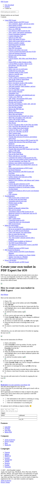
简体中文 (8, 456)
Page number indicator (15, 91)
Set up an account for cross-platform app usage (23, 229)
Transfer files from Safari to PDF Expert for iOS (23, 140)
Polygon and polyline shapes (17, 55)
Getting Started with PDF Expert (19, 22)
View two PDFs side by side (17, 84)
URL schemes (13, 194)
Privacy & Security (10, 260)
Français (7, 452)
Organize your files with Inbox (18, 121)
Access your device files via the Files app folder (23, 124)
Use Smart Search (14, 88)
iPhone (6, 294)
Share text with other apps (16, 145)
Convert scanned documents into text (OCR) (22, 51)
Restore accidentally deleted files (19, 208)
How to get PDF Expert (16, 227)
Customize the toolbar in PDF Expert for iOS (22, 157)
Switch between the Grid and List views (21, 116)
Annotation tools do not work (18, 201)
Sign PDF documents (15, 48)
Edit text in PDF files (15, 37)
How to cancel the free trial (17, 234)
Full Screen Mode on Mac (17, 175)
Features (7, 6)
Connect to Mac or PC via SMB (18, 130)
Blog (6, 443)
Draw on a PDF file (15, 29)
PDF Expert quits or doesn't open (19, 197)
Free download (9, 5)
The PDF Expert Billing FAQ (18, 243)
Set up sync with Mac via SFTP (18, 131)
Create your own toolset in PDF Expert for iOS (23, 159)
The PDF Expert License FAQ (18, 236)
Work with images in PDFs (17, 39)
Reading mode (13, 67)
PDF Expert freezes (15, 224)
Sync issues (12, 206)
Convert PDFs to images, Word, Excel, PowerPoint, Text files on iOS (20, 64)
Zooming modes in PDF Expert (18, 72)
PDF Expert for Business (12, 250)
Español (7, 458)
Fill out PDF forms (14, 46)
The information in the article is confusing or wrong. (23, 399)
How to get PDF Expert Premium (19, 231)
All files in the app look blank (18, 199)
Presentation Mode (14, 178)
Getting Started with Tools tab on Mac (20, 177)
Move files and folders (15, 114)
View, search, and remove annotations (20, 32)
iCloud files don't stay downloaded (19, 222)
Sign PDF (8, 430)
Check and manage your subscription (20, 232)
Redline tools (13, 57)
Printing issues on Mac (15, 203)
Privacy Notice (9, 441)
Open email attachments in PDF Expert (21, 168)
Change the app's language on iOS (19, 184)
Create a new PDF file (15, 97)
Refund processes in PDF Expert (19, 248)
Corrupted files (13, 204)
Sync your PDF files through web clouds (21, 126)
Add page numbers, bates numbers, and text (22, 86)
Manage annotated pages (16, 112)
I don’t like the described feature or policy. (20, 400)
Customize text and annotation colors (20, 27)
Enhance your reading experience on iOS (21, 163)
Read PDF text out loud (16, 81)
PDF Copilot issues (14, 218)
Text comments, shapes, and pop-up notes (21, 24)
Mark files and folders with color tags (20, 117)
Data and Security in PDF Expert (19, 262)
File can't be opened (15, 210)
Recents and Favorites (15, 102)
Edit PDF (7, 427)
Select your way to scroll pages (18, 69)
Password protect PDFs (16, 105)
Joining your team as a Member (18, 257)
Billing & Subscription (11, 225)
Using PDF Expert (10, 20)
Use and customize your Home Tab (19, 161)
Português (8, 467)
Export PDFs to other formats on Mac (20, 62)
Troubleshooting (10, 196)
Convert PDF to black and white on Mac (21, 185)
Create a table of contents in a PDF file (20, 77)
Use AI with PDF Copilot (16, 90)
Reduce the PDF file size (16, 109)
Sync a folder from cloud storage (19, 128)
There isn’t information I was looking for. (19, 402)
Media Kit (8, 445)
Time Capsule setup (15, 133)
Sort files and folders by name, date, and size (22, 104)
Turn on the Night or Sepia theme (19, 79)
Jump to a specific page (16, 74)
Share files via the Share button (18, 135)
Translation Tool (14, 93)
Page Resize (12, 123)
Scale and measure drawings (17, 53)
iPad (2, 294)
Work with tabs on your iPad (17, 156)
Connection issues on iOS (16, 220)
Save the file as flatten (15, 107)
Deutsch (7, 463)
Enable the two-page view (17, 71)
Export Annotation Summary (17, 34)
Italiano (7, 454)
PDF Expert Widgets (15, 152)
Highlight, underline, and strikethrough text (22, 95)
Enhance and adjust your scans (18, 50)
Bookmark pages (14, 76)
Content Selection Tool (16, 36)
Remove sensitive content (16, 43)
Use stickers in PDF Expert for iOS (19, 31)
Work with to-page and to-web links (20, 41)
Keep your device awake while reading (21, 83)
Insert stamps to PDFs (15, 25)
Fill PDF (7, 429)
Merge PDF (8, 432)
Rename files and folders (16, 100)
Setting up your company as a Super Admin (22, 255)
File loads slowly (14, 215)
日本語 (7, 461)
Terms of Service (10, 440)
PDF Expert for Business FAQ (18, 258)
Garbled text (12, 217)
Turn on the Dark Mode (16, 154)
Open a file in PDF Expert (17, 119)
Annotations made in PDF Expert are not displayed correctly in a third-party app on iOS (23, 212)
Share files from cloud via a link (18, 147)
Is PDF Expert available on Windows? (20, 241)
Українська (8, 459)
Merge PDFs (12, 111)
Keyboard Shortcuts (15, 170)
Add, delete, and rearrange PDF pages (20, 98)
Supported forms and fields (17, 44)
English (7, 465)
